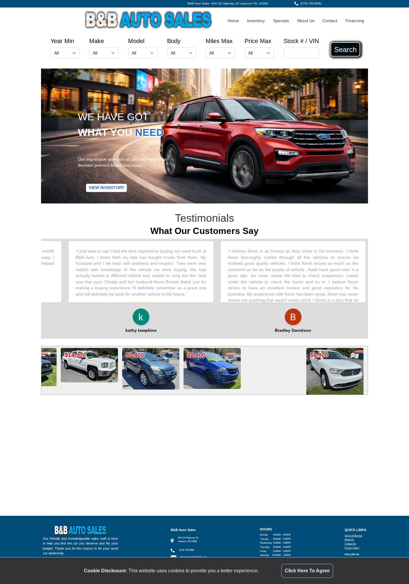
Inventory (256, 21)
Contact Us (350, 543)
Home (233, 21)
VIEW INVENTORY (106, 187)
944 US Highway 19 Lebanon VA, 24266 (239, 3)
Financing (355, 21)
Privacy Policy (352, 548)
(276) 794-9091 (311, 3)
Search (345, 49)
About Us (305, 21)
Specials (281, 21)
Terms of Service (353, 535)
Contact (329, 21)
